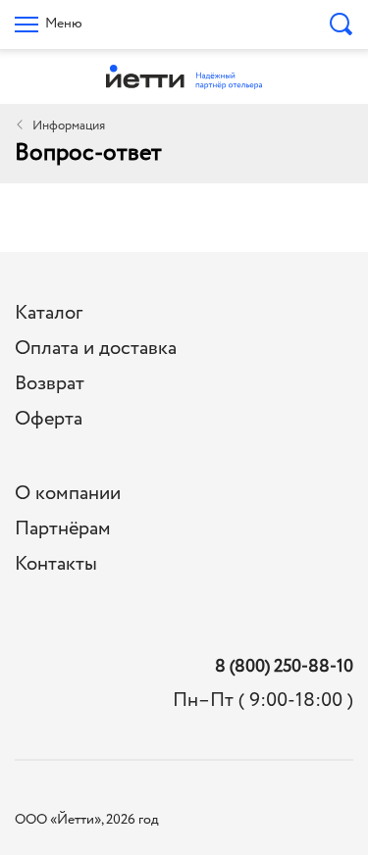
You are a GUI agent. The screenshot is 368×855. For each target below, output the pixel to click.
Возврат (49, 384)
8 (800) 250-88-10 (284, 667)
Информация (68, 126)
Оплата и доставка (96, 348)
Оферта (48, 419)
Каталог (48, 313)
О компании (68, 493)
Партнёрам (63, 529)
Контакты (56, 564)
